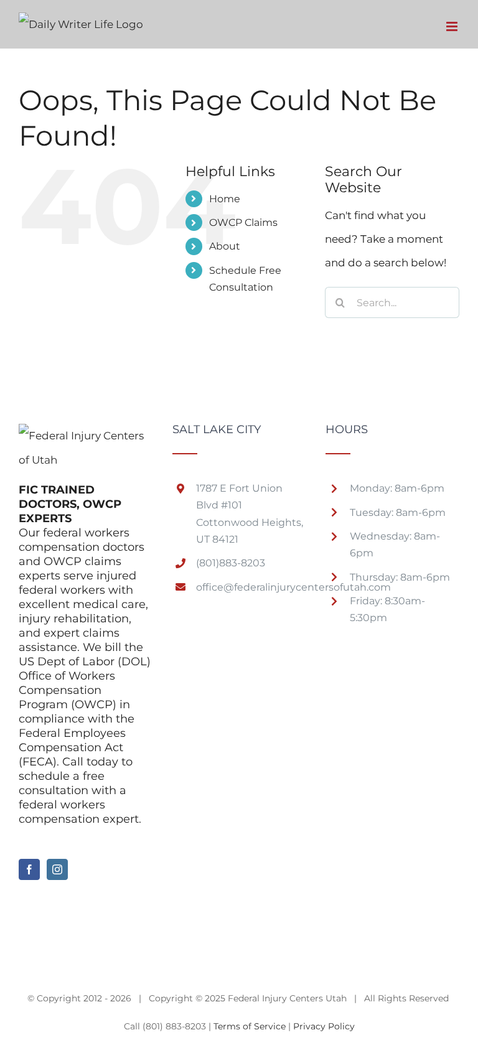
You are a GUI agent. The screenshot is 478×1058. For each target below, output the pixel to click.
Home (224, 199)
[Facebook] (29, 869)
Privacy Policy (324, 1026)
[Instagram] (57, 869)
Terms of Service (249, 1026)
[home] (85, 435)
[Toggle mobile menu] (452, 26)
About (224, 246)
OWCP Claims (243, 222)
